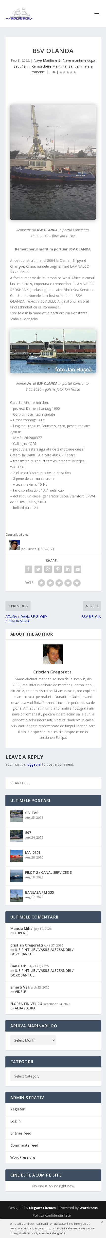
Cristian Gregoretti (53, 672)
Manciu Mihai (22, 928)
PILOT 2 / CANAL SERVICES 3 (48, 872)
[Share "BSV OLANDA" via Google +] (48, 569)
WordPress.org (22, 1157)
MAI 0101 (32, 852)
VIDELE (20, 991)
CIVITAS (31, 812)
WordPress (89, 1208)
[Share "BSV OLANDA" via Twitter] (38, 569)
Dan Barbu (19, 966)
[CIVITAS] (16, 816)
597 (28, 832)
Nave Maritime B (47, 60)
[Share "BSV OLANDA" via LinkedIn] (68, 569)
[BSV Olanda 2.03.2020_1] (53, 351)
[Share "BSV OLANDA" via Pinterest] (58, 569)
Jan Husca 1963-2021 (37, 549)
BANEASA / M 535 (39, 892)
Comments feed (24, 1145)
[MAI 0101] (16, 856)
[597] (16, 836)
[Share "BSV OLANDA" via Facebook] (28, 569)
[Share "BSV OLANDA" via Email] (78, 569)
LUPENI (21, 933)
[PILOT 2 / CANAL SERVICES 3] (16, 876)
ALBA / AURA (25, 1008)
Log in (15, 1121)
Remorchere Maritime (49, 66)
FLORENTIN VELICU (26, 1003)
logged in (34, 764)
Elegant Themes (42, 1208)
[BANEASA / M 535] (16, 895)
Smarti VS (18, 987)
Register (17, 1109)
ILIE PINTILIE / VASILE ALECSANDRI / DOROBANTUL (41, 951)
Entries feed (20, 1133)
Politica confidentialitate (52, 1215)
